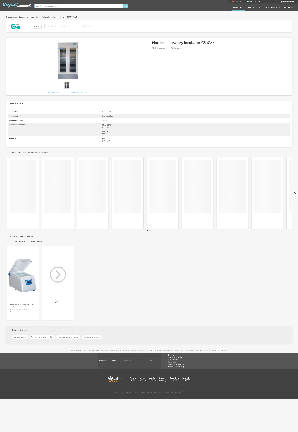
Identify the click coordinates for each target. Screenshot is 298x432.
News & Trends (271, 7)
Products (237, 7)
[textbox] (78, 6)
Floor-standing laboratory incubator (42, 337)
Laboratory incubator (20, 337)
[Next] (294, 193)
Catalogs (251, 7)
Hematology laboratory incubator (68, 337)
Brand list (171, 355)
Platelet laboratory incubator (92, 337)
